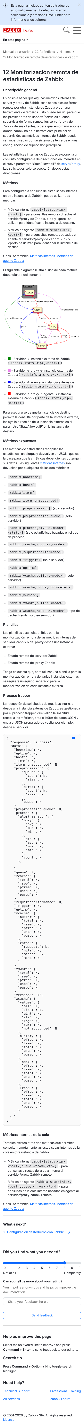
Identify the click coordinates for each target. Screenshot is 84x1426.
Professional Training (65, 1391)
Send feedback (42, 1315)
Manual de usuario (16, 52)
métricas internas (52, 463)
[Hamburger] (77, 30)
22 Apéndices (45, 52)
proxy (75, 164)
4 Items (65, 52)
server (65, 164)
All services (11, 1399)
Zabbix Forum (60, 1399)
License (8, 1420)
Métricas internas (42, 256)
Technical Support (16, 1391)
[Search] (66, 30)
